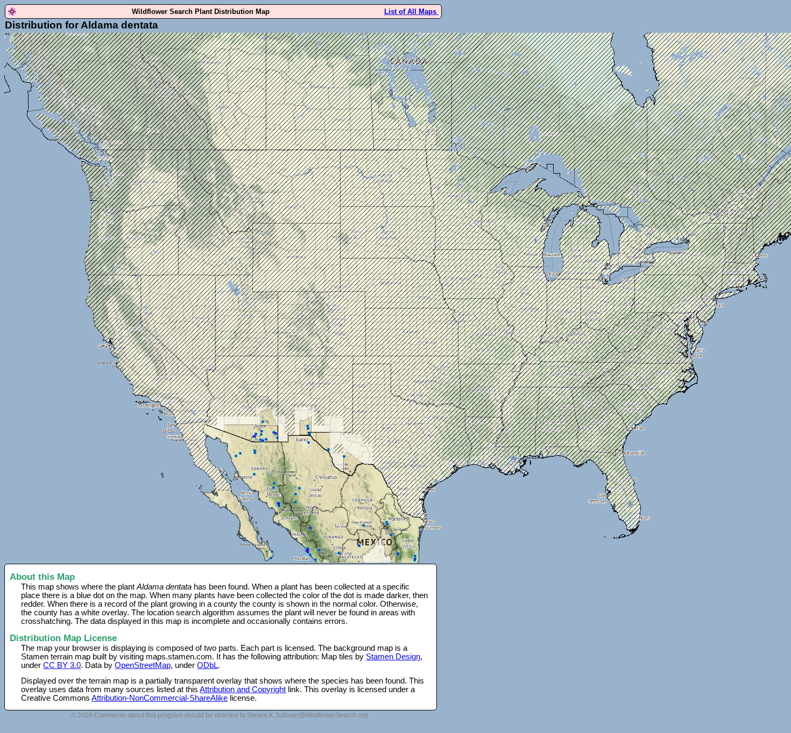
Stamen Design (393, 656)
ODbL (207, 665)
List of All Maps (411, 12)
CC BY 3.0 (62, 665)
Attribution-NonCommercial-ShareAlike (159, 698)
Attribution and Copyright (243, 689)
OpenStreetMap (143, 665)
